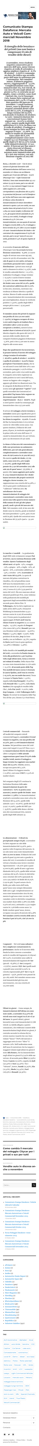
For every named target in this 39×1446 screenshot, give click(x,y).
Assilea (7, 1273)
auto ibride (30, 1120)
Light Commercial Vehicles (22, 1373)
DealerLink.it (10, 1287)
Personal (6, 1423)
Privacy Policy (20, 1440)
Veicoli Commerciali (14, 1134)
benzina (5, 1122)
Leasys (6, 1373)
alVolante (9, 1265)
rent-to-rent (9, 1394)
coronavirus (23, 1352)
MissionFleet (10, 1312)
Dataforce (26, 1118)
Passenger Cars (10, 1390)
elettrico (5, 1124)
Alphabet (23, 1340)
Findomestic (10, 1290)
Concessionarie (21, 1122)
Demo (28, 1122)
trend (28, 1132)
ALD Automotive (10, 1340)
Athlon (6, 1344)
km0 (18, 1126)
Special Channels (16, 1132)
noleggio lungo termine (17, 1130)
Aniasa (7, 1268)
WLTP (23, 1134)
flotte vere (27, 1124)
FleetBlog (9, 1296)
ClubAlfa (8, 1282)
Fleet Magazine (11, 1293)
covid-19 (7, 1357)
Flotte (11, 1124)
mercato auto (13, 1128)
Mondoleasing (10, 1315)
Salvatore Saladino (9, 1120)
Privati (8, 1132)
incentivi (7, 1369)
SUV (24, 1132)
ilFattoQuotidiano (12, 1301)
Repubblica (9, 1321)
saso (7, 1118)
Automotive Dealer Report (15, 1276)
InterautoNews (11, 1307)
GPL (10, 1126)
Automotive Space (12, 1279)
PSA (27, 1390)
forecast (5, 1126)
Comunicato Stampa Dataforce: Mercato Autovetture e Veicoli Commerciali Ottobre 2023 (17, 1224)
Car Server (16, 1348)
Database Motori (9, 1418)
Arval (31, 1340)
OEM (26, 1130)
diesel (33, 1122)
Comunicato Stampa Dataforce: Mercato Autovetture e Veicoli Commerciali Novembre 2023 (17, 1213)
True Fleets (20, 1398)
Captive (7, 1348)
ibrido (14, 1126)
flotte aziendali (18, 1124)
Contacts (6, 1427)
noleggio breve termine (13, 1382)
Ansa (7, 1271)
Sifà (17, 1394)
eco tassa (30, 1357)
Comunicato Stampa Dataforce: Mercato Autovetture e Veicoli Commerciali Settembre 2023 (17, 1244)
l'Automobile (10, 1309)
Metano (20, 1128)
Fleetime (8, 1298)
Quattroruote (10, 1318)
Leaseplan (29, 1369)
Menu (32, 7)
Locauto (7, 1377)
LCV (21, 1126)
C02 (32, 1344)
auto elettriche (22, 1120)
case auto (12, 1122)
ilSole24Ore (9, 1304)
